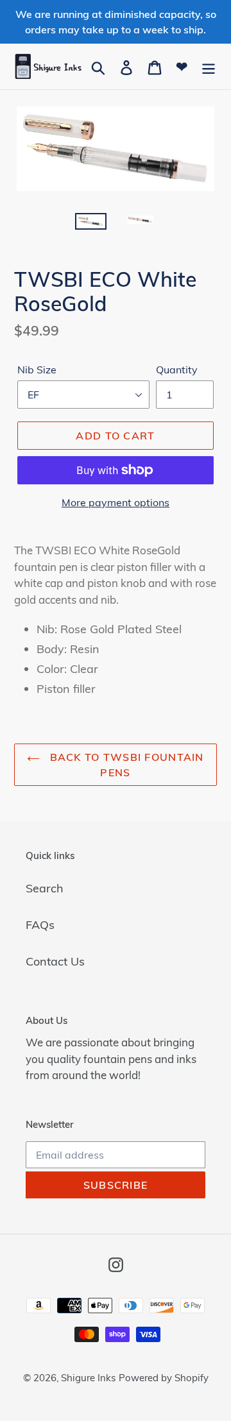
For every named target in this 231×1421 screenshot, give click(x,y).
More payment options (115, 502)
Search (45, 888)
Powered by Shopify (164, 1378)
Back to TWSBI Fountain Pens (124, 765)
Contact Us (55, 961)
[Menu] (208, 66)
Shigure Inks (88, 1378)
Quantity (177, 369)
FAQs (40, 924)
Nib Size (36, 369)
